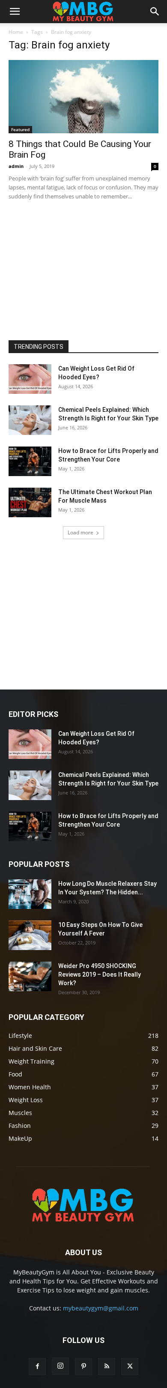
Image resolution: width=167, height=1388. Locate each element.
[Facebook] (37, 1366)
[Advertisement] (73, 268)
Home (16, 32)
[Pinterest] (83, 1366)
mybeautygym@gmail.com (100, 1308)
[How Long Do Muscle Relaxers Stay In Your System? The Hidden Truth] (30, 894)
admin (16, 166)
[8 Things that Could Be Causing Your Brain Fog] (83, 96)
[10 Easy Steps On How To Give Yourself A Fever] (30, 935)
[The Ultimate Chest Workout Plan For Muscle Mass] (30, 502)
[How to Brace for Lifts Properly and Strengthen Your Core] (30, 461)
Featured (20, 129)
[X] (129, 1366)
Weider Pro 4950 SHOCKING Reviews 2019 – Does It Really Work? (99, 974)
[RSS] (106, 1366)
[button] (14, 11)
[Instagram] (60, 1366)
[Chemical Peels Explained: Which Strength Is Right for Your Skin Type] (30, 420)
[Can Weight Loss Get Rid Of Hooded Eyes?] (30, 379)
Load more (80, 532)
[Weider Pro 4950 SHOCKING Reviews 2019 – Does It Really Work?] (30, 976)
